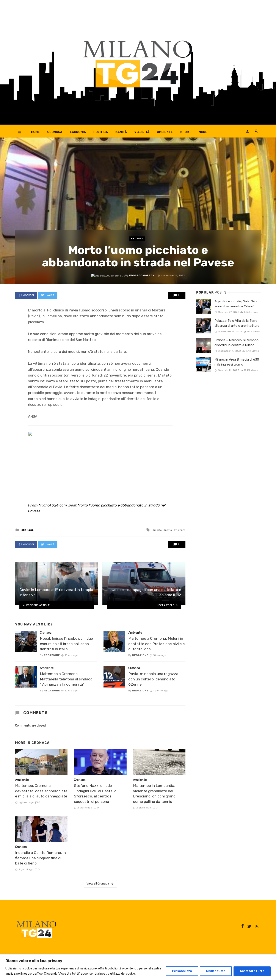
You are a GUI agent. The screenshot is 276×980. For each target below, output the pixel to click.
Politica (100, 132)
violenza (180, 529)
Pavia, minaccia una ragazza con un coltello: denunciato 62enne (153, 679)
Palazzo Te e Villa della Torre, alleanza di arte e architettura (237, 323)
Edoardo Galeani (142, 275)
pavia (168, 529)
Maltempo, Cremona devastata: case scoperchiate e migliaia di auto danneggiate (41, 790)
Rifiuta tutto (216, 971)
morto (158, 529)
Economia (78, 132)
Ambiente (165, 132)
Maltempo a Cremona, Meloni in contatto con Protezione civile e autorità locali (156, 643)
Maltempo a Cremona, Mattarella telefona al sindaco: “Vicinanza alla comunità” (66, 679)
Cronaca (54, 132)
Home (35, 132)
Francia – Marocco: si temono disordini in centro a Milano (237, 342)
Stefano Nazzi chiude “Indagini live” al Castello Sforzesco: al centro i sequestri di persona (95, 793)
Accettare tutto (252, 971)
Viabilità (141, 132)
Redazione (52, 655)
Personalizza (182, 971)
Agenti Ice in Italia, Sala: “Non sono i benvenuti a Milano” (236, 303)
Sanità (121, 132)
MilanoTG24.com (53, 505)
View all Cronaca (97, 883)
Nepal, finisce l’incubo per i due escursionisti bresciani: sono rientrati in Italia (66, 643)
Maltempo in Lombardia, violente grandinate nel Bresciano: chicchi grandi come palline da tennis (154, 793)
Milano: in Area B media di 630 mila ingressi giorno (237, 362)
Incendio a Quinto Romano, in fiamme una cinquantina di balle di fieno (40, 857)
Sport (185, 132)
